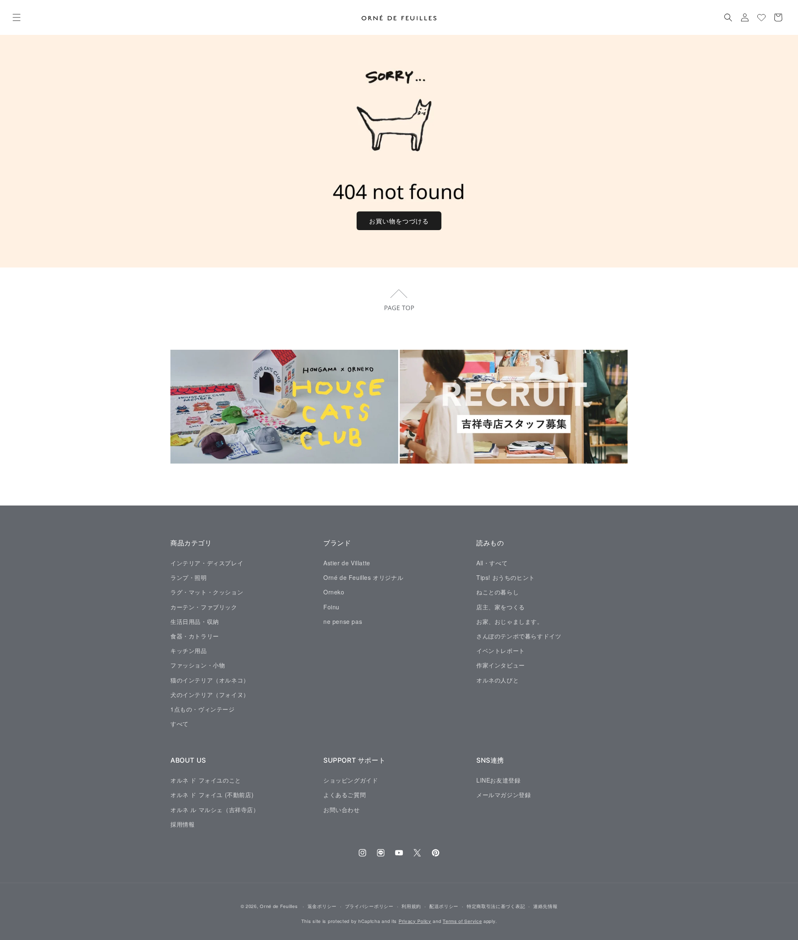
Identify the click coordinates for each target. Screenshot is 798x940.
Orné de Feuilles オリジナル (363, 577)
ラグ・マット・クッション (206, 592)
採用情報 (182, 824)
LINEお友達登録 (498, 780)
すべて (179, 723)
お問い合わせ (341, 809)
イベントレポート (500, 650)
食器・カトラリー (194, 635)
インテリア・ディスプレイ (206, 562)
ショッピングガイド (350, 780)
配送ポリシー (443, 906)
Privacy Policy (415, 921)
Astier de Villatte (346, 562)
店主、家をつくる (500, 606)
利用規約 (411, 906)
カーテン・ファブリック (203, 606)
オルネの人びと (497, 679)
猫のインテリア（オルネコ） (209, 679)
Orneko (334, 592)
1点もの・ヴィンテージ (202, 708)
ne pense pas (342, 621)
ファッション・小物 (197, 665)
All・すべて (491, 562)
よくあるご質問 (344, 794)
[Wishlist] (761, 17)
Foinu (331, 606)
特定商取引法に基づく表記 (496, 906)
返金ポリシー (322, 906)
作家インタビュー (500, 665)
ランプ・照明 (188, 577)
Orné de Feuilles (279, 906)
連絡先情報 (545, 906)
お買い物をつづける (399, 220)
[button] (16, 17)
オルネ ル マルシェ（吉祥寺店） (214, 809)
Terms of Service (462, 921)
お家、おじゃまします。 (509, 621)
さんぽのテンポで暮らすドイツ (518, 635)
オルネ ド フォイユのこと (205, 780)
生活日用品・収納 (194, 621)
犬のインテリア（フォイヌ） (209, 694)
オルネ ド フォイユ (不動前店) (212, 794)
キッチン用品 (188, 650)
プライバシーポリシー (369, 906)
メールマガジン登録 (503, 794)
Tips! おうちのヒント (505, 577)
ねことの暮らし (497, 592)
